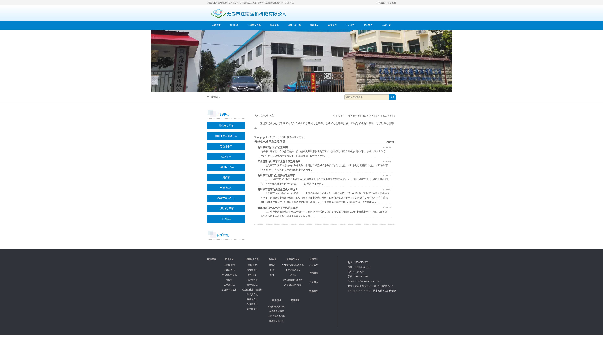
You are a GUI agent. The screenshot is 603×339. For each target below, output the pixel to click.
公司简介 (350, 25)
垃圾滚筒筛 (229, 265)
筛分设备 (234, 25)
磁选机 (272, 265)
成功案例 (332, 25)
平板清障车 (226, 187)
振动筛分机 (229, 284)
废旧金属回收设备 (293, 284)
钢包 (272, 270)
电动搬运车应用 (276, 321)
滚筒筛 (293, 275)
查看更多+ (391, 141)
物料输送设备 (254, 25)
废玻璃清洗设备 (293, 270)
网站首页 (380, 2)
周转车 (226, 177)
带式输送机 (252, 270)
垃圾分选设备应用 (276, 316)
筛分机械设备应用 (276, 306)
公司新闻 (313, 265)
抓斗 (272, 275)
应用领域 (276, 300)
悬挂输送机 (252, 299)
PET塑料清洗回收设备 (293, 265)
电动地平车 (226, 146)
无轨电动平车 (226, 125)
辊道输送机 (252, 280)
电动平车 (373, 116)
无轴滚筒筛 (229, 270)
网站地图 (391, 2)
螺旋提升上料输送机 (252, 289)
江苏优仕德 (390, 290)
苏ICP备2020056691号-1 (360, 290)
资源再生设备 (294, 25)
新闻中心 (314, 25)
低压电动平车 (226, 167)
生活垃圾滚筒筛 (229, 275)
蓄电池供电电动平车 (226, 136)
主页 (348, 116)
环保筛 (229, 280)
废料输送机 (252, 309)
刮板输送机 (252, 304)
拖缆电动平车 (226, 208)
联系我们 (368, 25)
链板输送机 (252, 284)
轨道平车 (226, 156)
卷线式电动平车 (226, 198)
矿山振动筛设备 (229, 289)
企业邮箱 (386, 25)
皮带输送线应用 (276, 311)
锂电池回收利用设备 (293, 280)
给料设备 (252, 275)
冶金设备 (274, 25)
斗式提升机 (252, 294)
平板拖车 (226, 219)
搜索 (392, 97)
